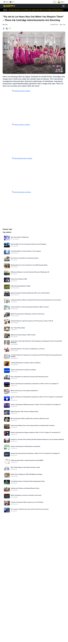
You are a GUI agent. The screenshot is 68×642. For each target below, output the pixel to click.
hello (6, 24)
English (54, 1)
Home (5, 10)
